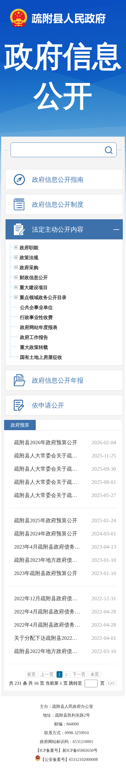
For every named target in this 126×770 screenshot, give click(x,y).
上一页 (47, 674)
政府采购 (29, 267)
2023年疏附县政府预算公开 (45, 573)
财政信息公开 (34, 277)
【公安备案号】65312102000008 (69, 759)
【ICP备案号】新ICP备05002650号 (66, 750)
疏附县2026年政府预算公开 (45, 442)
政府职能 (29, 247)
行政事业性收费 (36, 317)
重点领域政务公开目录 (43, 297)
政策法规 (29, 257)
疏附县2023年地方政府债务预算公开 (47, 560)
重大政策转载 (34, 347)
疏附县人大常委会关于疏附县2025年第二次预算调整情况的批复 (47, 495)
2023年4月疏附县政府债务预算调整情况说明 (47, 547)
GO (111, 683)
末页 (94, 674)
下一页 (79, 674)
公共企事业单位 (36, 307)
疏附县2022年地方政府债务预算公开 (47, 651)
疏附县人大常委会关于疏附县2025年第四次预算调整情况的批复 (47, 482)
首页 (31, 674)
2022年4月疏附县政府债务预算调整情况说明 (47, 612)
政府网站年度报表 (38, 327)
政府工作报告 (34, 337)
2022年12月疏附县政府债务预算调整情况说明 (47, 598)
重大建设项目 (34, 287)
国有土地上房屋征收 (41, 357)
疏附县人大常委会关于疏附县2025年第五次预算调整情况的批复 (47, 469)
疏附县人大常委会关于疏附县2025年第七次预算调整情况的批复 (47, 456)
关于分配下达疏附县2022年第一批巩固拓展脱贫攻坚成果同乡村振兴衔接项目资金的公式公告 (47, 638)
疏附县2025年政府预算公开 (45, 520)
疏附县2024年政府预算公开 (45, 534)
